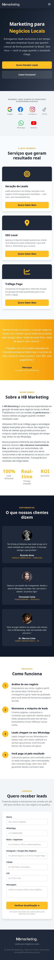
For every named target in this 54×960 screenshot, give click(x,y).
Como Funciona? (27, 74)
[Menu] (49, 4)
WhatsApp (11, 828)
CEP (8, 873)
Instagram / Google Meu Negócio (21, 851)
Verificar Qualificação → (27, 905)
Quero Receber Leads (27, 65)
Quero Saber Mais (27, 205)
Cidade (9, 862)
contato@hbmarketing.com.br (27, 952)
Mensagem (11, 884)
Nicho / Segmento (14, 839)
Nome (9, 817)
